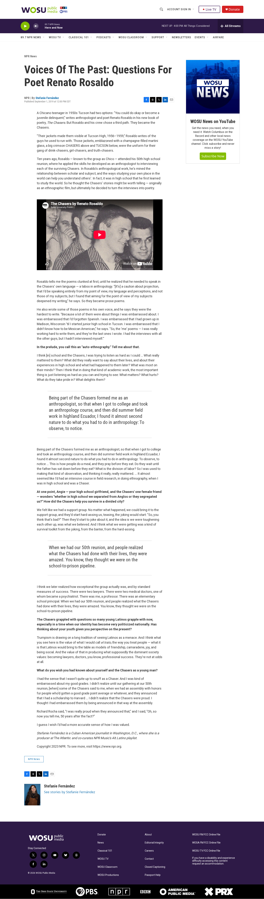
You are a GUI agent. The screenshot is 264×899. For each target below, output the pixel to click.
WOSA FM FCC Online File (206, 842)
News (101, 842)
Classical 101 (79, 37)
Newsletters (181, 37)
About (148, 834)
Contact (149, 859)
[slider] (41, 26)
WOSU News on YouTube (212, 121)
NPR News (30, 56)
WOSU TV (55, 37)
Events (200, 37)
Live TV (211, 9)
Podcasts (103, 37)
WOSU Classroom (131, 37)
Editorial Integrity (154, 842)
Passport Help (153, 875)
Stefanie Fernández (47, 98)
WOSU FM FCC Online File (206, 834)
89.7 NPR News (31, 37)
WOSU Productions (108, 875)
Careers (149, 850)
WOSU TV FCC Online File (206, 850)
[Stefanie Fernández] (32, 794)
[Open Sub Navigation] (193, 9)
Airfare (218, 37)
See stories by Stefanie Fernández (69, 792)
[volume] (36, 26)
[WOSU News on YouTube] (213, 87)
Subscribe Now (213, 156)
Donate (234, 9)
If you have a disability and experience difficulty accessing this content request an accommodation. (213, 861)
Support (158, 37)
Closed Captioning (155, 867)
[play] (25, 26)
